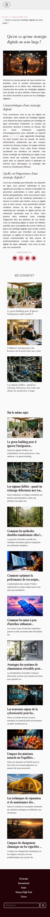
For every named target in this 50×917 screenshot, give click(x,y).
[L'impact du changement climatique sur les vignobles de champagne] (25, 828)
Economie (23, 878)
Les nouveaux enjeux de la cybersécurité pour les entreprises (22, 713)
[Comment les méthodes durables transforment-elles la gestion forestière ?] (25, 516)
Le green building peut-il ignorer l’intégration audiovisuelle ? (22, 312)
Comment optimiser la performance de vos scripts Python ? (22, 579)
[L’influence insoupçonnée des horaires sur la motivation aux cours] (24, 332)
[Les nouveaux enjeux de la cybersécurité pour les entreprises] (25, 695)
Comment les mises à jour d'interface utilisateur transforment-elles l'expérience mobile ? (25, 626)
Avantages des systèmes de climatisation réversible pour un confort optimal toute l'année (23, 670)
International (23, 883)
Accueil (5, 17)
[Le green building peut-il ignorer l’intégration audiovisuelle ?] (24, 295)
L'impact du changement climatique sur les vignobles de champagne (25, 846)
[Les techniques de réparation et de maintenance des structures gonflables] (25, 784)
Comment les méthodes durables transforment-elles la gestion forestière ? (24, 535)
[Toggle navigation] (6, 4)
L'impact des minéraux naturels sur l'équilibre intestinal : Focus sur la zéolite (24, 757)
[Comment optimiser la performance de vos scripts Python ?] (25, 561)
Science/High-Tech (19, 17)
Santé (23, 887)
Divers (24, 896)
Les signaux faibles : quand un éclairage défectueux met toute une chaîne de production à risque (23, 387)
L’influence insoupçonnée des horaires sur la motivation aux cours (24, 349)
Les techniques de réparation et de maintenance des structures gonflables (24, 802)
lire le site (14, 136)
